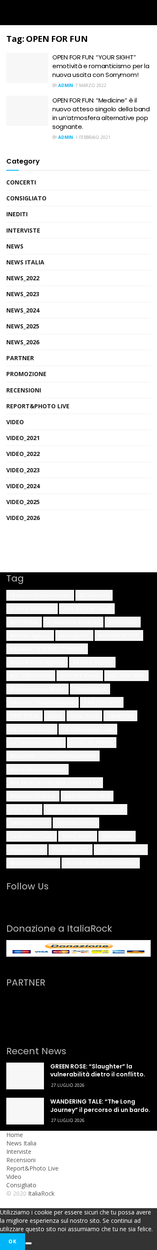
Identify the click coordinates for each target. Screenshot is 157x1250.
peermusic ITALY (87, 796)
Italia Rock (84, 715)
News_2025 (22, 326)
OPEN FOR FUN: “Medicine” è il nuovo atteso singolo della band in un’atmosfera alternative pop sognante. (101, 113)
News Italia (25, 262)
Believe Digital (92, 662)
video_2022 (23, 454)
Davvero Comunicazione (42, 702)
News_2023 (22, 294)
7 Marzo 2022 (90, 85)
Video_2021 (23, 438)
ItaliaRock (120, 715)
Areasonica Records (73, 622)
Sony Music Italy (31, 836)
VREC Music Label (121, 849)
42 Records (94, 595)
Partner (20, 358)
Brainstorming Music (37, 689)
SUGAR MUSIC (70, 849)
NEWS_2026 (22, 342)
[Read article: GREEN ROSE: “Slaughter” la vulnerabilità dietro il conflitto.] (25, 1076)
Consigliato (26, 198)
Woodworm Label (33, 863)
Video (15, 422)
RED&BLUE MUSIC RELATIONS (85, 809)
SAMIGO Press (28, 823)
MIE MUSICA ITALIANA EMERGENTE (54, 782)
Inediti (17, 214)
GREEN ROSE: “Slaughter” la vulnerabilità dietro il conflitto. (97, 1070)
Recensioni (23, 390)
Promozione (26, 374)
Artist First (122, 622)
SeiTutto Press (76, 823)
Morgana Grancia (32, 796)
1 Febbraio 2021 (93, 137)
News (14, 246)
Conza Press (90, 689)
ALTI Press (24, 622)
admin (65, 85)
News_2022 (22, 278)
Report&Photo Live (37, 406)
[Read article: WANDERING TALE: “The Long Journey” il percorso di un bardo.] (25, 1111)
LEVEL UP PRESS (91, 742)
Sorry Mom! (77, 836)
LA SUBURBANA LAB (88, 729)
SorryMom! (117, 836)
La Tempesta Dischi (36, 742)
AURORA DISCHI (119, 635)
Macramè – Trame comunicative (52, 756)
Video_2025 (23, 502)
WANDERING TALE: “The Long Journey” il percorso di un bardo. (100, 1105)
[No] (28, 1243)
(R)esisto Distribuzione (40, 595)
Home (14, 1135)
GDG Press (24, 715)
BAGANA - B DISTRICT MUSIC (47, 648)
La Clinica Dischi (31, 729)
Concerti (21, 182)
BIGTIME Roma (80, 675)
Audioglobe (74, 635)
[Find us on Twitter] (20, 902)
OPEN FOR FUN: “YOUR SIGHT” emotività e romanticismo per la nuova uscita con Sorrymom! (100, 66)
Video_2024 (23, 486)
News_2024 (22, 310)
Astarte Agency (30, 635)
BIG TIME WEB (126, 675)
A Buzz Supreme (32, 608)
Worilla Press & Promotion (101, 863)
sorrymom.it (26, 849)
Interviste (23, 230)
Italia (54, 715)
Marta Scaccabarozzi (37, 769)
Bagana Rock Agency (37, 662)
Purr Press (24, 809)
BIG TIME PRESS (30, 675)
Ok (12, 1241)
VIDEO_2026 (23, 518)
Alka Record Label (87, 608)
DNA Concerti (101, 702)
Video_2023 (23, 470)
